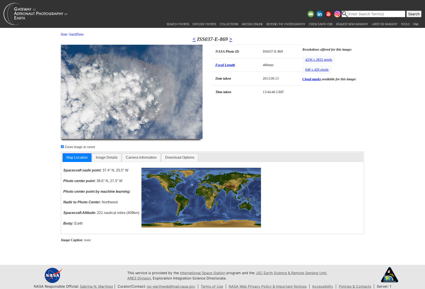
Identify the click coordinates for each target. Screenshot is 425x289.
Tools (405, 24)
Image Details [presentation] (107, 157)
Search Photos (178, 24)
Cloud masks (311, 79)
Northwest (90, 202)
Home (64, 34)
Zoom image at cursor (79, 147)
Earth (73, 223)
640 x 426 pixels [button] (316, 69)
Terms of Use (212, 286)
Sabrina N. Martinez (96, 286)
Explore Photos (204, 24)
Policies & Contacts (355, 286)
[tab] (77, 157)
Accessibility (322, 286)
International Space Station (202, 273)
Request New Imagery (352, 24)
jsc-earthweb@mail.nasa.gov (171, 286)
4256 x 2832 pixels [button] (318, 60)
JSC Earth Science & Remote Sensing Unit (291, 273)
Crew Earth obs (320, 24)
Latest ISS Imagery (385, 24)
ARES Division (139, 278)
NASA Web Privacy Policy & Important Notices (268, 286)
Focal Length (225, 65)
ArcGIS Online (252, 24)
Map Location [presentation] (77, 157)
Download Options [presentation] (179, 157)
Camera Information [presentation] (141, 157)
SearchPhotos (76, 34)
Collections (229, 24)
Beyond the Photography (286, 24)
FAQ (415, 24)
